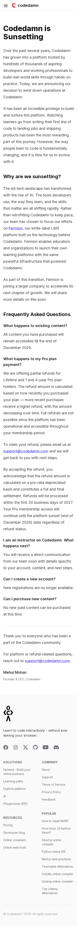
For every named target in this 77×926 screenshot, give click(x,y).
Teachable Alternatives (57, 866)
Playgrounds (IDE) (15, 803)
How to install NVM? (55, 821)
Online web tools (14, 847)
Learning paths (13, 781)
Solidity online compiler (57, 874)
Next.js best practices (56, 859)
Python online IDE (54, 851)
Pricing (8, 825)
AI (4, 796)
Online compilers (14, 840)
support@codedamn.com (25, 451)
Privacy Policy (51, 792)
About (46, 769)
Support (47, 777)
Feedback (49, 799)
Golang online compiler (57, 881)
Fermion (16, 228)
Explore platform (14, 788)
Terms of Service (53, 784)
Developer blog (14, 832)
